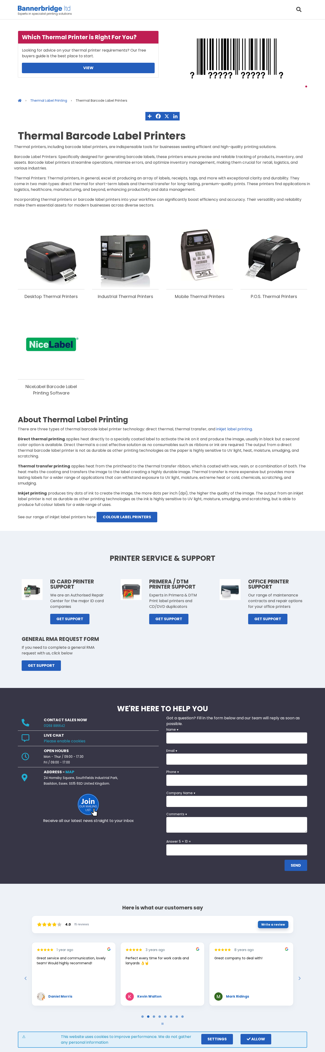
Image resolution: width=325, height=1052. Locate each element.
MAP (69, 772)
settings (217, 1039)
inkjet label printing (234, 429)
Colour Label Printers (127, 517)
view (88, 68)
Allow (258, 1039)
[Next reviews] (299, 978)
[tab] (142, 1016)
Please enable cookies (64, 741)
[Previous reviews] (25, 978)
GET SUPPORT (69, 619)
